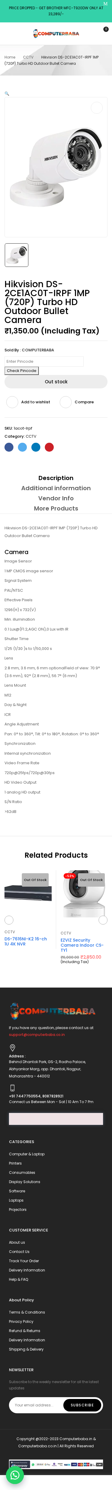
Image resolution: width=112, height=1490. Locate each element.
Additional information (56, 488)
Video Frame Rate (21, 763)
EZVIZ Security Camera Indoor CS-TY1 (82, 945)
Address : (17, 1056)
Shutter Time (16, 639)
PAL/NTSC (13, 590)
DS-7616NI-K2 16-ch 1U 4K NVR (25, 941)
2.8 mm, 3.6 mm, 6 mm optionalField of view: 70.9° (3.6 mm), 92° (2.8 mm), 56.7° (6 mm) (52, 672)
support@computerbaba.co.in (37, 1034)
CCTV (28, 57)
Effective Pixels (18, 600)
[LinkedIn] (35, 447)
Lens (8, 658)
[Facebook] (8, 447)
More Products (56, 508)
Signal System (18, 580)
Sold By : (12, 350)
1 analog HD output (22, 792)
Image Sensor (18, 561)
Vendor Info (56, 498)
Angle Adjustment (21, 724)
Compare (84, 402)
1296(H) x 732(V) (20, 610)
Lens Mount (15, 685)
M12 (7, 695)
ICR (7, 714)
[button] (15, 1475)
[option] (16, 255)
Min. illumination (19, 619)
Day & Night (15, 705)
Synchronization (20, 743)
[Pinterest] (49, 447)
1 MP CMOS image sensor (28, 571)
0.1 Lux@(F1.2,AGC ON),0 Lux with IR (36, 629)
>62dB (10, 811)
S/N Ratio (13, 802)
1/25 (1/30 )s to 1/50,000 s (28, 648)
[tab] (56, 478)
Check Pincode (21, 370)
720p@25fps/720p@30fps (29, 773)
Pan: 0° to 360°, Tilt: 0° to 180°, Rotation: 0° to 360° (51, 734)
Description (56, 478)
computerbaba (38, 350)
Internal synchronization (27, 753)
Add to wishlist (35, 402)
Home (9, 57)
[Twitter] (22, 447)
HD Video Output (20, 782)
